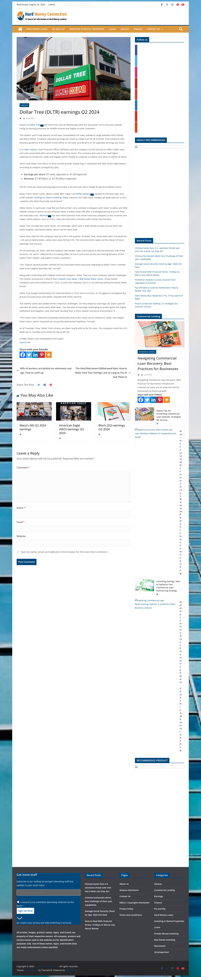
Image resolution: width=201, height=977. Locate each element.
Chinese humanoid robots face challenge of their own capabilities (98, 901)
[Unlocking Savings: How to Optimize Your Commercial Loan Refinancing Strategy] (144, 587)
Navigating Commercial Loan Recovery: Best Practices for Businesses (158, 363)
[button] (161, 29)
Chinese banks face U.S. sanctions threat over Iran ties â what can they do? (98, 888)
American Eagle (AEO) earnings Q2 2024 (71, 429)
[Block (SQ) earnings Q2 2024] (113, 404)
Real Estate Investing (164, 939)
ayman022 (29, 118)
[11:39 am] (21, 434)
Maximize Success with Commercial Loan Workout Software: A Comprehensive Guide (181, 500)
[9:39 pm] (60, 438)
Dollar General (83, 193)
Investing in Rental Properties (86, 29)
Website (21, 536)
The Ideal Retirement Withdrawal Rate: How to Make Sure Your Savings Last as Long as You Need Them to (101, 373)
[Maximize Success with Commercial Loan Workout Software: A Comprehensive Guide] (156, 502)
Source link (25, 342)
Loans (112, 29)
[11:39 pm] (21, 118)
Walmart (44, 215)
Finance (138, 29)
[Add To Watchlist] (42, 126)
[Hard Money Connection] (20, 29)
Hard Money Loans (36, 29)
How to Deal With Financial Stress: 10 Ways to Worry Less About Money (100, 925)
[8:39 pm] (181, 574)
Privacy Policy (126, 908)
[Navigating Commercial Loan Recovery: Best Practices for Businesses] (159, 334)
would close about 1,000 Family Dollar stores (81, 278)
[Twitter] (29, 355)
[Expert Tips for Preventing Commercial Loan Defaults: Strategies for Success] (144, 416)
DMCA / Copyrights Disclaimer (134, 902)
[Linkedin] (35, 355)
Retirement (160, 946)
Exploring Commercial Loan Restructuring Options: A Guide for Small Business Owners (181, 674)
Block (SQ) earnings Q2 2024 (111, 427)
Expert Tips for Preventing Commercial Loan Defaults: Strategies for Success (168, 415)
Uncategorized (161, 952)
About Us (124, 884)
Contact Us (153, 29)
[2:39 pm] (181, 750)
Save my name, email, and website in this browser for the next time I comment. (64, 552)
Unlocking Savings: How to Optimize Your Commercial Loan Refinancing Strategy (168, 586)
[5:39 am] (157, 594)
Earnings (24, 105)
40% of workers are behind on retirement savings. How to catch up (46, 370)
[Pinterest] (42, 355)
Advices (125, 29)
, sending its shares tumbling (47, 197)
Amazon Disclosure (129, 890)
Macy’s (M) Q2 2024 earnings (33, 427)
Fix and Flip (58, 29)
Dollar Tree (34, 124)
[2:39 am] (139, 375)
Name (21, 507)
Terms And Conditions (130, 915)
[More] (48, 355)
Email (21, 522)
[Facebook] (23, 355)
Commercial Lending (147, 352)
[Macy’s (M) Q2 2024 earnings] (34, 404)
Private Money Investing (166, 933)
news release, (30, 149)
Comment (23, 467)
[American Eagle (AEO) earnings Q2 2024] (73, 404)
